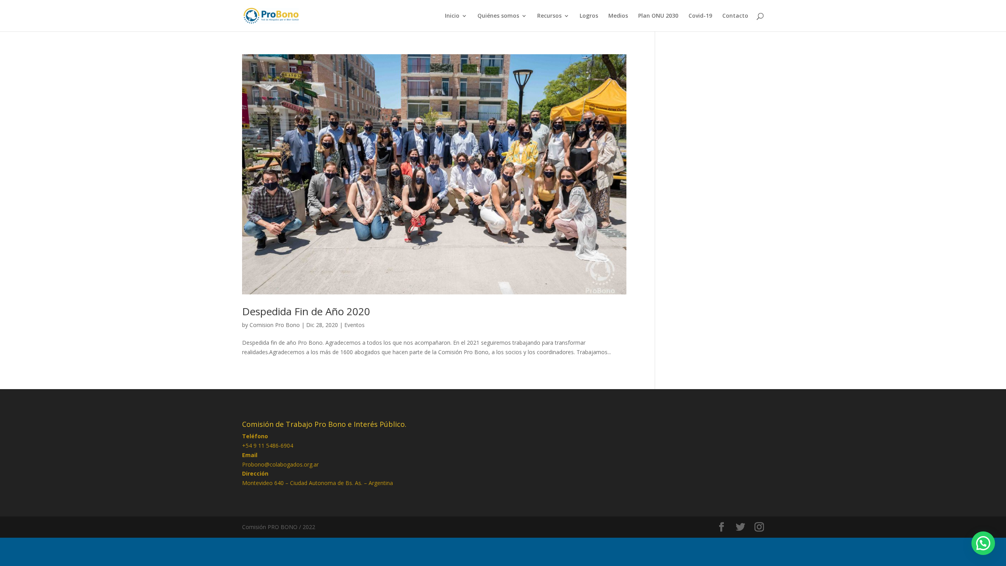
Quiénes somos (498, 16)
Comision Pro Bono (275, 325)
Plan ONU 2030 (658, 16)
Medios (618, 16)
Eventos (354, 325)
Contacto (735, 16)
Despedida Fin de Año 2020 (306, 311)
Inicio (452, 16)
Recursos (549, 16)
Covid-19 (700, 16)
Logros (589, 16)
